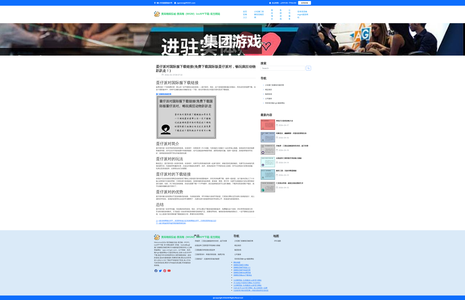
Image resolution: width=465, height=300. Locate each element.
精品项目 (272, 14)
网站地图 (236, 262)
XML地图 (277, 241)
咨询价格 (304, 3)
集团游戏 (281, 14)
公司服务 (290, 14)
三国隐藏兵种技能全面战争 (205, 250)
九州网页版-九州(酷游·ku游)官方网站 (247, 280)
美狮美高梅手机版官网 (241, 270)
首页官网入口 (245, 14)
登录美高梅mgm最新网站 (302, 14)
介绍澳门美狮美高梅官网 (259, 14)
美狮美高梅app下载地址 (242, 275)
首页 (198, 43)
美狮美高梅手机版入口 (241, 267)
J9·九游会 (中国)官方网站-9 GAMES (246, 283)
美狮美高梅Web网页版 (242, 272)
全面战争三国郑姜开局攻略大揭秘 (207, 245)
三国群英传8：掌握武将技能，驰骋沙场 (210, 254)
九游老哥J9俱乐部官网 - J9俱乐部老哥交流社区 (250, 290)
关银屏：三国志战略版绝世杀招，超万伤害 (211, 241)
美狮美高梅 (247, 298)
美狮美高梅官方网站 (241, 265)
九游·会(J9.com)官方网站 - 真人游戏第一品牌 (250, 288)
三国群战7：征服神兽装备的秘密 (207, 259)
